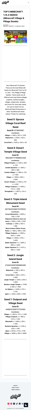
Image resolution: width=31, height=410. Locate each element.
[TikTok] (17, 404)
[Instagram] (11, 404)
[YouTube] (8, 404)
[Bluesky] (22, 404)
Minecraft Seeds (20, 26)
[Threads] (20, 404)
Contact (15, 385)
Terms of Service (15, 389)
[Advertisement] (15, 63)
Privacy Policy (15, 387)
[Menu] (28, 2)
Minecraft (5, 26)
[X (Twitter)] (14, 404)
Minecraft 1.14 (12, 26)
